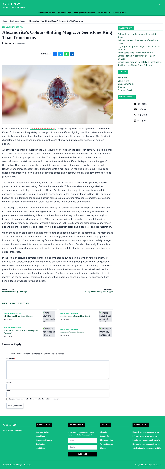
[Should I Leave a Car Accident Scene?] (105, 316)
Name (9, 382)
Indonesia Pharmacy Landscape (72, 332)
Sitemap (122, 87)
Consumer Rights (46, 13)
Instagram (142, 120)
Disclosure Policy (126, 84)
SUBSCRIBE (82, 454)
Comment (10, 359)
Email (9, 390)
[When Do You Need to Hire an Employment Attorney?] (49, 332)
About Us (122, 77)
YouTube (142, 109)
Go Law (11, 4)
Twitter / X (142, 115)
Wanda (8, 43)
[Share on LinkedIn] (72, 54)
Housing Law (104, 13)
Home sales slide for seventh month (135, 52)
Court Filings (64, 13)
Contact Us (123, 80)
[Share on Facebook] (55, 54)
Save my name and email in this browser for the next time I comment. (34, 399)
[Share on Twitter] (60, 54)
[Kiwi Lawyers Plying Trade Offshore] (49, 316)
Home (5, 21)
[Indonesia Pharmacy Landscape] (105, 332)
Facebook (142, 103)
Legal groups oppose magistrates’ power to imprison (146, 440)
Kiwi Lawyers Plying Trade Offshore (18, 316)
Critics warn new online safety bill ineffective (140, 62)
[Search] (160, 5)
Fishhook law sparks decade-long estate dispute (145, 432)
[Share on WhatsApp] (66, 54)
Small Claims (119, 13)
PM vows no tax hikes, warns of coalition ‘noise (144, 436)
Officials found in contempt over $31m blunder (147, 448)
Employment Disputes (84, 13)
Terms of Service (126, 90)
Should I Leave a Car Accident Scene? (75, 316)
